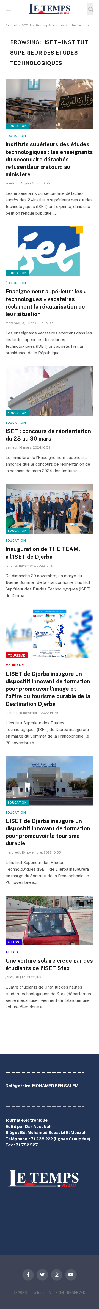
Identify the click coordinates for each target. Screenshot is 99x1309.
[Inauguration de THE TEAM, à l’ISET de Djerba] (50, 509)
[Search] (90, 9)
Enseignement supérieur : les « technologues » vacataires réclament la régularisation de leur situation (46, 302)
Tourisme (16, 655)
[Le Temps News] (49, 9)
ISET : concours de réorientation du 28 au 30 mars (48, 435)
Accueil (12, 25)
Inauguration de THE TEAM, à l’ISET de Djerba (43, 553)
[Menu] (9, 9)
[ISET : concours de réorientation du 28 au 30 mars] (50, 391)
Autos (14, 942)
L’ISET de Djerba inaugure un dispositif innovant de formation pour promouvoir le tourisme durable (48, 832)
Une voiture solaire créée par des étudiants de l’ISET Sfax (49, 964)
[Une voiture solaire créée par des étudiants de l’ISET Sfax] (50, 920)
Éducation (17, 126)
